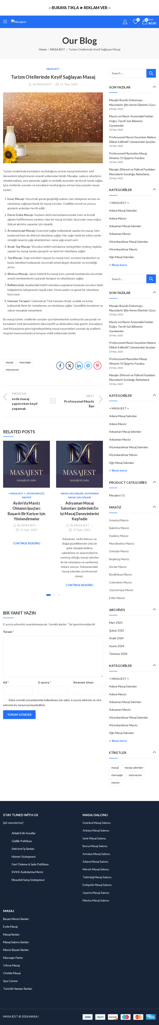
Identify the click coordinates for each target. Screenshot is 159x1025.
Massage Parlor (13, 957)
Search (151, 73)
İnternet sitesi (83, 682)
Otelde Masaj (11, 973)
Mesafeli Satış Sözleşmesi (28, 880)
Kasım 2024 (116, 646)
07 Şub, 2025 (81, 529)
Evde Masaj (10, 926)
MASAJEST (57, 49)
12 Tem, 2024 (69, 84)
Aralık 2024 (116, 638)
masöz (115, 782)
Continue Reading (26, 543)
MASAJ (34, 1016)
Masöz (26, 497)
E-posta (44, 682)
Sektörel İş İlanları (23, 848)
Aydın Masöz (35, 493)
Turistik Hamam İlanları (17, 988)
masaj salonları (134, 767)
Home (43, 49)
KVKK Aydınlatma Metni (27, 872)
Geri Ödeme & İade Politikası (30, 864)
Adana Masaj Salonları (123, 210)
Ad (6, 682)
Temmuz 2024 (118, 653)
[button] (48, 595)
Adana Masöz (117, 218)
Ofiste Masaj (11, 965)
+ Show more (118, 265)
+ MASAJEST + (17, 493)
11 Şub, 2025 (28, 529)
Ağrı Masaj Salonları (121, 257)
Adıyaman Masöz (120, 233)
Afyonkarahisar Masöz (123, 249)
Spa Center (10, 981)
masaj (9, 362)
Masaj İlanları (11, 934)
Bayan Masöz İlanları (16, 919)
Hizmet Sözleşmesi (24, 856)
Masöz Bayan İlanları (16, 950)
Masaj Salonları (72, 493)
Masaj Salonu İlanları (16, 942)
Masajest (115, 495)
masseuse (12, 369)
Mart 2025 (116, 622)
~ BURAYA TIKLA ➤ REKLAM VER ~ (80, 7)
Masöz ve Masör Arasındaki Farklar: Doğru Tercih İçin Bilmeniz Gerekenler (131, 120)
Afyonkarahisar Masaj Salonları (128, 241)
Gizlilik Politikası (22, 841)
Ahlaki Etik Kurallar (24, 833)
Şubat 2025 (116, 630)
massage (25, 362)
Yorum (8, 631)
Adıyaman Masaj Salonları (125, 226)
